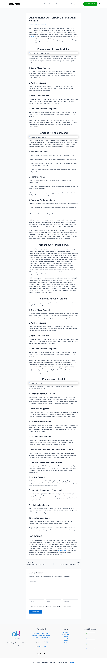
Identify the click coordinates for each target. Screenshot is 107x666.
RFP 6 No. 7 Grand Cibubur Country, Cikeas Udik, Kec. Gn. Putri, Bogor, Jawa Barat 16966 (41, 636)
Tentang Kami (66, 634)
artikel (32, 36)
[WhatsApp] (41, 654)
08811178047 (43, 646)
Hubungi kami (62, 550)
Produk (66, 636)
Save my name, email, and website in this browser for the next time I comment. (51, 606)
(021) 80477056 (43, 642)
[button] (53, 4)
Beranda (65, 632)
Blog (65, 642)
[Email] (44, 654)
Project (66, 640)
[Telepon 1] (38, 654)
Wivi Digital (70, 662)
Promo (66, 638)
